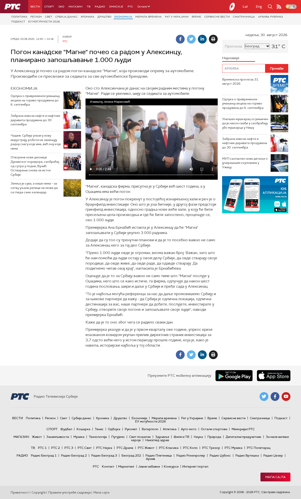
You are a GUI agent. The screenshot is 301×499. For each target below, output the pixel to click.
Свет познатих (140, 437)
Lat (245, 6)
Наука (198, 437)
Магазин (75, 6)
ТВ (88, 6)
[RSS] (279, 6)
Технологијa (98, 437)
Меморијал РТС (243, 429)
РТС (130, 6)
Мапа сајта (275, 477)
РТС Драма (125, 448)
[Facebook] (180, 39)
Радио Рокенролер (190, 455)
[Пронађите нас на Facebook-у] (275, 396)
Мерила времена (148, 16)
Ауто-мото (189, 429)
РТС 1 (42, 448)
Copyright (39, 492)
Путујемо (118, 437)
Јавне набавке (149, 466)
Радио (100, 6)
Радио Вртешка (247, 455)
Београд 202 (131, 455)
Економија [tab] (24, 88)
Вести (35, 6)
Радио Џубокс (220, 455)
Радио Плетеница (158, 455)
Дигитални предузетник (243, 437)
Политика (19, 16)
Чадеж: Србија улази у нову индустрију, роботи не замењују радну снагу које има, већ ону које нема (36, 141)
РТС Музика (233, 448)
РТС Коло (190, 448)
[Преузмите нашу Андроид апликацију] (234, 375)
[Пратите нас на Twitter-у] (264, 396)
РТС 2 (55, 448)
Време (196, 16)
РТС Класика (168, 448)
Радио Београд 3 (104, 455)
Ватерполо (150, 429)
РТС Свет (85, 448)
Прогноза (233, 46)
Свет (48, 16)
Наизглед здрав (157, 440)
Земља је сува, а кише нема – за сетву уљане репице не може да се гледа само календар (34, 187)
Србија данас (66, 16)
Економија (123, 16)
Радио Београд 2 (74, 455)
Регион (36, 16)
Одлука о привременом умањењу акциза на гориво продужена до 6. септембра (35, 100)
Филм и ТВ (181, 437)
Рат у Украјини (177, 16)
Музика (78, 437)
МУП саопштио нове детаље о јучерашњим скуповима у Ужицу (245, 163)
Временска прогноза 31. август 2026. (240, 81)
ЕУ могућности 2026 (44, 21)
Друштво (104, 16)
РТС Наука (104, 448)
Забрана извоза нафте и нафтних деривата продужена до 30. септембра (35, 120)
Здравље (162, 437)
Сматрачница (244, 16)
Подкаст (18, 21)
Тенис (99, 429)
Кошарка (83, 429)
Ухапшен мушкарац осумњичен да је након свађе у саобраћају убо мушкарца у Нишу (245, 123)
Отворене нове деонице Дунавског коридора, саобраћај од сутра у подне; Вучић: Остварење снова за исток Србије (35, 165)
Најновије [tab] (230, 58)
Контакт (108, 466)
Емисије (116, 6)
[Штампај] (213, 39)
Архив (150, 459)
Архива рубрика (270, 16)
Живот (37, 437)
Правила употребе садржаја (69, 492)
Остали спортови (214, 429)
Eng (259, 6)
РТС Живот (146, 448)
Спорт (49, 6)
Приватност (20, 492)
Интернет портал (195, 466)
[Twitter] (191, 39)
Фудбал (66, 429)
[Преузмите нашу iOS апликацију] (273, 375)
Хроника (87, 16)
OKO (61, 6)
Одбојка (114, 429)
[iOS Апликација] (255, 194)
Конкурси (171, 466)
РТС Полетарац (258, 448)
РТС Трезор (211, 448)
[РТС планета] (232, 6)
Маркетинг (126, 466)
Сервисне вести (217, 16)
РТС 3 (68, 448)
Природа (214, 437)
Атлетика (170, 429)
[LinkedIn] (202, 39)
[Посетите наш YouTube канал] (286, 396)
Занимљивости (57, 437)
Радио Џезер (273, 455)
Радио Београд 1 (44, 455)
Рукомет (131, 429)
